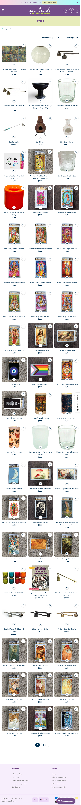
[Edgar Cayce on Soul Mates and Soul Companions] (40, 572)
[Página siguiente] (49, 738)
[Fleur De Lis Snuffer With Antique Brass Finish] (66, 572)
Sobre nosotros (16, 771)
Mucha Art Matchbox (66, 692)
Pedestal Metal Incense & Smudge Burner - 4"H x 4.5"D (40, 106)
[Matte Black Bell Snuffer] (40, 608)
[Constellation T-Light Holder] (66, 399)
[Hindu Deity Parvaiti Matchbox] (14, 332)
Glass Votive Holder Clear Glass (66, 105)
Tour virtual (15, 775)
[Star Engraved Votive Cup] (66, 160)
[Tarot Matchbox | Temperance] (40, 711)
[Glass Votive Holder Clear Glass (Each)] (66, 433)
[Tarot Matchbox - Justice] (40, 196)
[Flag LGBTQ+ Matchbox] (40, 366)
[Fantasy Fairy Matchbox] (66, 332)
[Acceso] (70, 10)
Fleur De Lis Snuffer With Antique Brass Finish (66, 588)
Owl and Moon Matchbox (40, 517)
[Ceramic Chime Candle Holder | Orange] (14, 196)
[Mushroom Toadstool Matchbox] (40, 469)
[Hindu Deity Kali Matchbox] (66, 299)
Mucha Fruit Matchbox (39, 659)
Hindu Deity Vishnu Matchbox (40, 280)
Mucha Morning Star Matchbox (66, 553)
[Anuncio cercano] (76, 2)
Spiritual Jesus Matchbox (40, 347)
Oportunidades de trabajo (17, 779)
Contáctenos (15, 787)
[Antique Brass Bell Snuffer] (66, 608)
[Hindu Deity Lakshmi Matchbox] (14, 265)
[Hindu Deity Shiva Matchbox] (40, 299)
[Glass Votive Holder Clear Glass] (66, 90)
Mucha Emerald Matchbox (40, 692)
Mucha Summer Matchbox (66, 659)
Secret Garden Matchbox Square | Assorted (13, 70)
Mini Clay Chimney (66, 141)
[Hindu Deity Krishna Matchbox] (14, 232)
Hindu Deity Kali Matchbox (66, 314)
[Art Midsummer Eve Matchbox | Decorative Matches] (66, 503)
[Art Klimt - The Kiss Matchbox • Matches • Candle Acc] (40, 160)
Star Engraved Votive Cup (66, 174)
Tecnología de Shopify (9, 801)
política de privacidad (58, 775)
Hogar (4, 29)
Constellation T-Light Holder (66, 414)
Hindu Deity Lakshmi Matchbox (13, 280)
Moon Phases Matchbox (14, 414)
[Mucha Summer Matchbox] (66, 644)
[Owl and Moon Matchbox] (40, 503)
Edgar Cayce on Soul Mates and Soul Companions (40, 588)
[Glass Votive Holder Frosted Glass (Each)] (40, 433)
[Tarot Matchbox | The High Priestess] (66, 711)
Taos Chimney (40, 141)
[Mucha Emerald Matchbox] (40, 678)
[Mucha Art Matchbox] (66, 678)
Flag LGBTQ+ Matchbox (40, 381)
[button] (3, 10)
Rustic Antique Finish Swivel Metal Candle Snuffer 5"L (66, 70)
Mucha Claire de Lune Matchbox (14, 659)
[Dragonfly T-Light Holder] (40, 399)
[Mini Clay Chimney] (66, 126)
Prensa (53, 771)
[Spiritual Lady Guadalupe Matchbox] (14, 503)
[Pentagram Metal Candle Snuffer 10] (14, 90)
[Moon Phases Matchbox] (14, 399)
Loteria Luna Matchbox (14, 484)
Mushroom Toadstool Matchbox (40, 484)
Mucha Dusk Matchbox (40, 553)
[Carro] (76, 10)
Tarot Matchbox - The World (66, 210)
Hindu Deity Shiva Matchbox (40, 314)
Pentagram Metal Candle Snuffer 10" (14, 106)
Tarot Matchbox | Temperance (40, 726)
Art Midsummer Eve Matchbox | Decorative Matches (66, 518)
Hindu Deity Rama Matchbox (66, 280)
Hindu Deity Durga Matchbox (66, 246)
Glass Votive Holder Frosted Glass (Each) (40, 449)
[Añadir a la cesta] (14, 64)
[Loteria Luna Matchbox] (14, 469)
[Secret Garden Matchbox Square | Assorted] (14, 54)
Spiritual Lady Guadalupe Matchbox (14, 517)
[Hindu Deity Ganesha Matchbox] (66, 366)
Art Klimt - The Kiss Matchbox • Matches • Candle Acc (39, 175)
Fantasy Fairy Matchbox (66, 347)
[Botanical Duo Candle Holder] (14, 572)
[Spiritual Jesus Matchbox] (40, 332)
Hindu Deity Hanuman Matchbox (40, 246)
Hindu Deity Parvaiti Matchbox (14, 347)
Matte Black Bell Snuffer (40, 623)
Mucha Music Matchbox (14, 726)
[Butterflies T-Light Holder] (14, 433)
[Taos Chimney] (40, 126)
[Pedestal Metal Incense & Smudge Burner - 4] (40, 90)
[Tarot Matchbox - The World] (66, 196)
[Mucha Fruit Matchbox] (40, 644)
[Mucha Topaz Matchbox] (14, 678)
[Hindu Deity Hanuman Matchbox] (40, 232)
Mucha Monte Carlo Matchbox (14, 553)
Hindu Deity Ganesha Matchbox (66, 381)
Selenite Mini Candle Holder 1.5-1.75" (40, 70)
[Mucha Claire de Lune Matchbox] (14, 644)
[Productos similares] (23, 45)
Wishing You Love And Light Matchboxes (14, 175)
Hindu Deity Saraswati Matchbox (14, 314)
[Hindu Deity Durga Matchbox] (66, 232)
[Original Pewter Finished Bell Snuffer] (14, 608)
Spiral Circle (18, 798)
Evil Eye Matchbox (14, 381)
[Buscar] (65, 10)
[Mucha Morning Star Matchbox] (66, 539)
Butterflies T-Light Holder (13, 448)
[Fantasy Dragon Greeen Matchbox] (66, 469)
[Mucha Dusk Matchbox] (40, 539)
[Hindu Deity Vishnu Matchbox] (40, 265)
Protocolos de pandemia (19, 784)
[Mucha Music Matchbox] (14, 711)
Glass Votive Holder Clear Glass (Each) (66, 449)
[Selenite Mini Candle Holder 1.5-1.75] (40, 54)
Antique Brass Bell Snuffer (66, 623)
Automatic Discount (53, 2)
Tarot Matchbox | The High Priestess (66, 726)
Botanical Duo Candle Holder (14, 587)
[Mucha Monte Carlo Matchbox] (14, 539)
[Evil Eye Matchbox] (14, 366)
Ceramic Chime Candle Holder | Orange (14, 211)
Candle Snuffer (14, 141)
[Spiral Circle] (39, 10)
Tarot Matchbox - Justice (40, 210)
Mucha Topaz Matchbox (14, 692)
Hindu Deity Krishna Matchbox (14, 246)
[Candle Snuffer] (14, 126)
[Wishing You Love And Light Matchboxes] (14, 160)
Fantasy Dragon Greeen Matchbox (66, 484)
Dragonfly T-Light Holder (40, 414)
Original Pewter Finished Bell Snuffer (14, 624)
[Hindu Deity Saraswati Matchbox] (14, 299)
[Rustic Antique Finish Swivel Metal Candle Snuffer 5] (66, 54)
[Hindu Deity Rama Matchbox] (66, 265)
